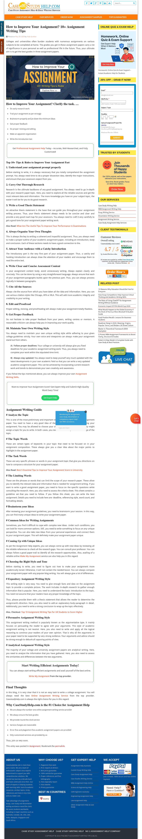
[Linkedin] (105, 3)
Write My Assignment (39, 676)
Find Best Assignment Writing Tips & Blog (79, 836)
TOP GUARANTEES (117, 17)
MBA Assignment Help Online (82, 783)
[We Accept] (117, 774)
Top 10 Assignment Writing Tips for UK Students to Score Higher (51, 612)
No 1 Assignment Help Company (102, 831)
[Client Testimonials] (117, 250)
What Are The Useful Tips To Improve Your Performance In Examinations (51, 226)
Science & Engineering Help (81, 787)
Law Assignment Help (79, 800)
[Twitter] (91, 3)
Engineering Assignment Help (82, 796)
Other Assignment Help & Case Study (82, 806)
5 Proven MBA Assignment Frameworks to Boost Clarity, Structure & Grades (116, 335)
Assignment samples (91, 17)
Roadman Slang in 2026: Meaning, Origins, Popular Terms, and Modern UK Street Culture (115, 324)
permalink (60, 746)
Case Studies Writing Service (81, 779)
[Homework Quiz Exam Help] (117, 50)
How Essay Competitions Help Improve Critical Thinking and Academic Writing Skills (116, 296)
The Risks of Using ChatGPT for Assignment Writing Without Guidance (114, 301)
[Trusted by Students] (117, 175)
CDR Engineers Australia (80, 792)
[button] (135, 425)
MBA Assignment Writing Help (109, 209)
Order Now (66, 17)
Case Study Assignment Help (81, 774)
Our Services (46, 17)
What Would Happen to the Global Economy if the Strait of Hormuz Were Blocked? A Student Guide (115, 311)
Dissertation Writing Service (108, 216)
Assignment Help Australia (81, 766)
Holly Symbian (31, 37)
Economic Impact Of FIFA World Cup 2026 (114, 306)
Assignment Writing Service (108, 219)
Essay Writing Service (106, 212)
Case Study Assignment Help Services (112, 223)
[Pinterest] (100, 3)
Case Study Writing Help (107, 205)
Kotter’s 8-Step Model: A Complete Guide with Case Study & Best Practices (115, 341)
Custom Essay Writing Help (81, 770)
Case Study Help (24, 17)
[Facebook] (87, 3)
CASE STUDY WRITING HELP (70, 831)
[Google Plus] (96, 3)
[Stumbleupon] (109, 3)
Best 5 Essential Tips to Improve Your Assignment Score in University (50, 470)
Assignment (34, 746)
